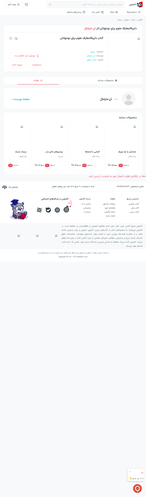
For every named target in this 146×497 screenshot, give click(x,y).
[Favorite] (10, 38)
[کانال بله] (48, 210)
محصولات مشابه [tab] (105, 80)
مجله (112, 12)
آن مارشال (90, 28)
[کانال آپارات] (39, 210)
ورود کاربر (12, 4)
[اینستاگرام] (57, 210)
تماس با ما (96, 12)
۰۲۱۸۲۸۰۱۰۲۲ (122, 186)
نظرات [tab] (36, 80)
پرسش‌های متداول (74, 12)
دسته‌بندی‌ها (132, 12)
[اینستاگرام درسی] (66, 209)
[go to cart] (26, 4)
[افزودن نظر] (16, 38)
